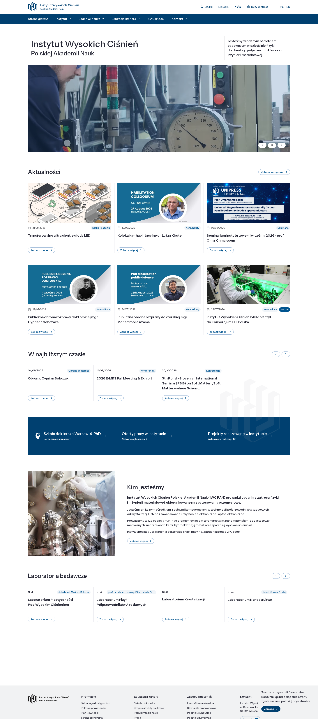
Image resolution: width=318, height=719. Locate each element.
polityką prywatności (295, 701)
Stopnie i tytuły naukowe (149, 708)
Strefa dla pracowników (201, 708)
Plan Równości (89, 712)
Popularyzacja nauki (146, 712)
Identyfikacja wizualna (200, 703)
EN (288, 6)
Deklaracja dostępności (95, 703)
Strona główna (38, 19)
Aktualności (155, 19)
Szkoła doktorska (144, 703)
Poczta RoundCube (199, 712)
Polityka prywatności (93, 708)
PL (282, 6)
